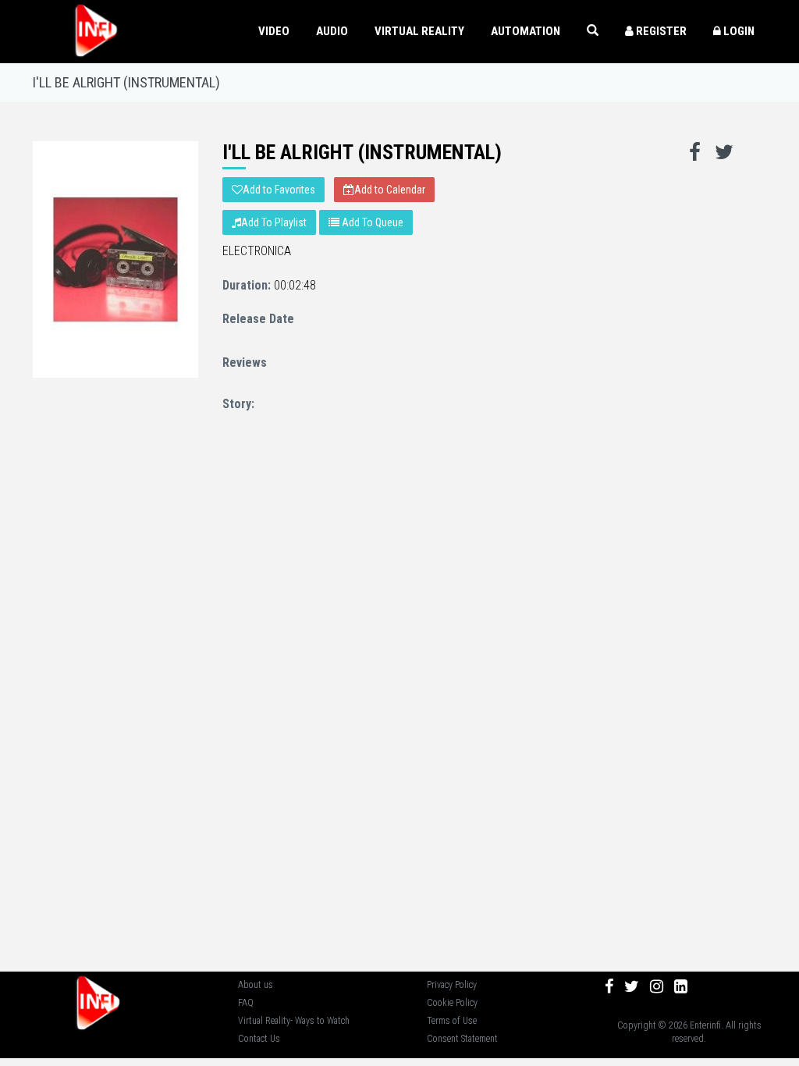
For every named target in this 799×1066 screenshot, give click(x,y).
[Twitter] (631, 986)
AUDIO (332, 31)
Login (738, 31)
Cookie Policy (452, 1002)
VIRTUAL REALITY (419, 31)
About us (255, 984)
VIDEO (273, 31)
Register (660, 31)
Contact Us (259, 1038)
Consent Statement (462, 1038)
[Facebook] (609, 986)
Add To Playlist (274, 222)
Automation (525, 31)
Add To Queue (371, 222)
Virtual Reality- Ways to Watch (294, 1020)
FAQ (246, 1002)
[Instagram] (656, 986)
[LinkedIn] (680, 986)
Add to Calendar (389, 189)
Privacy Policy (452, 984)
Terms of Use (452, 1020)
